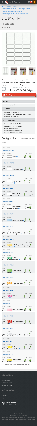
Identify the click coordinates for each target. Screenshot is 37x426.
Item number (6, 147)
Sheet (3, 153)
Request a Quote (7, 382)
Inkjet (25, 153)
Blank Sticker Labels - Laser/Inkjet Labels (16, 9)
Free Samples (6, 380)
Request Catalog (7, 385)
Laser (30, 153)
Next (34, 71)
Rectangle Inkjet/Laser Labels (12, 11)
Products (8, 6)
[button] (34, 2)
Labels (15, 6)
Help (3, 398)
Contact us (5, 395)
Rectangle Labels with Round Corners (15, 14)
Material (9, 153)
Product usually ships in (21, 87)
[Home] (2, 6)
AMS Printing (14, 2)
